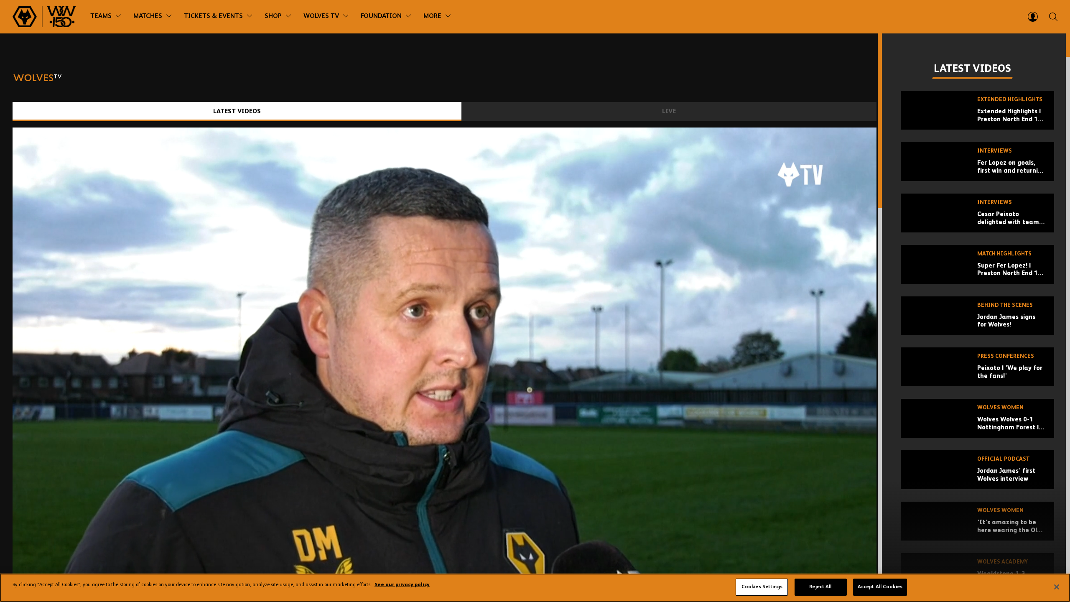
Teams (101, 16)
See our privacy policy (402, 585)
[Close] (1056, 587)
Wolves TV (321, 16)
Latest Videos (237, 111)
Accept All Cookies (880, 586)
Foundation (381, 16)
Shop (273, 16)
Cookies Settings (761, 586)
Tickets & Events (213, 16)
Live (669, 111)
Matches (147, 16)
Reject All (820, 586)
